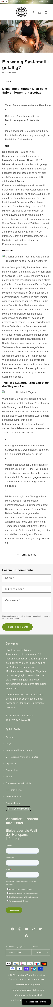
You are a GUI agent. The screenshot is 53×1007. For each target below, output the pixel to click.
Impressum (11, 763)
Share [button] (9, 81)
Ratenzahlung (13, 803)
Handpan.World (25, 975)
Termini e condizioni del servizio (27, 990)
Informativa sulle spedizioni (28, 995)
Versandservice (13, 796)
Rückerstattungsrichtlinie (18, 783)
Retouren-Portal (14, 790)
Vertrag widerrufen (18, 808)
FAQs (8, 744)
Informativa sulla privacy (28, 984)
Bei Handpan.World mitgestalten (22, 757)
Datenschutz (12, 770)
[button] (6, 12)
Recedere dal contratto (36, 1002)
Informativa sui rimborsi (32, 979)
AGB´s (9, 777)
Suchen (10, 737)
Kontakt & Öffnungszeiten (19, 750)
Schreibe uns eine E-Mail (20, 715)
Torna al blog (28, 554)
